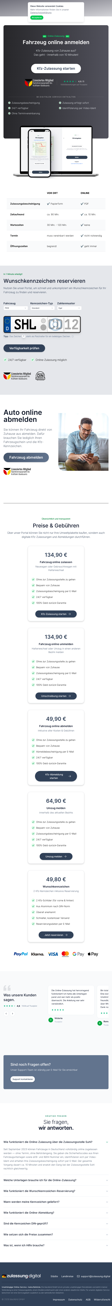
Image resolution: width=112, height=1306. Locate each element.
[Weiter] (12, 1013)
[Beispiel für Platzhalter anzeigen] (72, 336)
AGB (88, 1299)
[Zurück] (6, 1013)
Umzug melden (54, 856)
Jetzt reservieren (54, 934)
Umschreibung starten (54, 696)
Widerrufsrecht (102, 1299)
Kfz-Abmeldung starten (54, 776)
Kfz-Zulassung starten (56, 68)
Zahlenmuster (66, 303)
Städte (54, 1276)
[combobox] (16, 308)
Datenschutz (75, 1299)
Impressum (59, 1299)
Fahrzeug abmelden (26, 457)
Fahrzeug (9, 303)
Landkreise (67, 1276)
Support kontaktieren (23, 1079)
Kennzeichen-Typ (41, 303)
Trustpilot (58, 1022)
